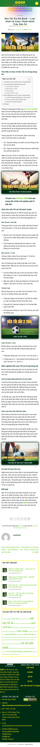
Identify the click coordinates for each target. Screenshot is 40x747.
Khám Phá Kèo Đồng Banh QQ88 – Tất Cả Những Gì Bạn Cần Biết (10, 549)
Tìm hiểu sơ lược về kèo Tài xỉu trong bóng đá (17, 82)
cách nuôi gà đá (15, 627)
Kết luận (6, 104)
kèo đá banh (16, 527)
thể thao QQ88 (22, 198)
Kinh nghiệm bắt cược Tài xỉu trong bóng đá (17, 95)
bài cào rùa (27, 619)
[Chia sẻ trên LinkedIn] (28, 519)
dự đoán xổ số (23, 627)
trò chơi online (30, 639)
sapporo (29, 29)
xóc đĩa (12, 643)
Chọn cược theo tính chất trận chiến (16, 99)
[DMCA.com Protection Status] (30, 699)
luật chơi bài (29, 634)
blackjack (9, 619)
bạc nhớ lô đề (21, 623)
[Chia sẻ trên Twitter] (18, 519)
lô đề (35, 634)
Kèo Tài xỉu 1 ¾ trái (12, 88)
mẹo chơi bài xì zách (16, 637)
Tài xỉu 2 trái (10, 91)
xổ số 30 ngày (17, 643)
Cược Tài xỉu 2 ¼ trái (12, 93)
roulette (24, 639)
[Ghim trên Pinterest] (25, 519)
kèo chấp (34, 526)
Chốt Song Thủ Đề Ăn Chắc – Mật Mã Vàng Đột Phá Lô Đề (21, 578)
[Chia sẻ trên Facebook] (14, 519)
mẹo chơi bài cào (7, 637)
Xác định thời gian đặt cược (14, 101)
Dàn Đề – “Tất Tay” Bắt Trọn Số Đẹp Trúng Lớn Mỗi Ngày (20, 594)
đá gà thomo (8, 654)
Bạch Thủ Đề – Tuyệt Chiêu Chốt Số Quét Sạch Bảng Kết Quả (22, 586)
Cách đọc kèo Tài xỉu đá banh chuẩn (14, 84)
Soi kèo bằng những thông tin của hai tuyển (18, 97)
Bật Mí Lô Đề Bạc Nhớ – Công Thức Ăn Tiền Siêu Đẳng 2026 (21, 570)
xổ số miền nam (20, 648)
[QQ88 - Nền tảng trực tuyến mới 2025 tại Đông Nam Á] (20, 3)
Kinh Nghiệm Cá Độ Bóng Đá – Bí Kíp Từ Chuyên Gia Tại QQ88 (29, 549)
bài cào (15, 619)
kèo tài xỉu (23, 527)
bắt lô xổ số (27, 623)
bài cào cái (21, 619)
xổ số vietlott (12, 651)
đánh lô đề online (15, 654)
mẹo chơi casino (25, 637)
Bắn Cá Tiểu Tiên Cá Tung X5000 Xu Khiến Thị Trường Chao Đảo (20, 602)
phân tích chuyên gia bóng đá (15, 639)
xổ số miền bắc (12, 648)
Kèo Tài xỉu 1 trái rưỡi (12, 86)
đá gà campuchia (25, 651)
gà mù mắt (29, 627)
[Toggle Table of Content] (28, 79)
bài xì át (15, 623)
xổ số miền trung (28, 648)
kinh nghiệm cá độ (12, 631)
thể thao (20, 15)
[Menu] (36, 3)
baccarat (5, 619)
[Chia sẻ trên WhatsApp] (11, 519)
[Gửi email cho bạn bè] (21, 519)
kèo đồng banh (19, 634)
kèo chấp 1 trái (31, 631)
